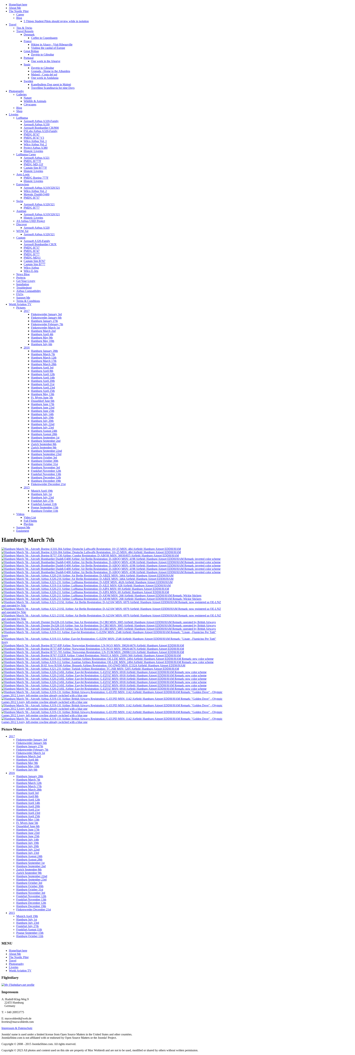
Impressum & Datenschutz (16, 1028)
